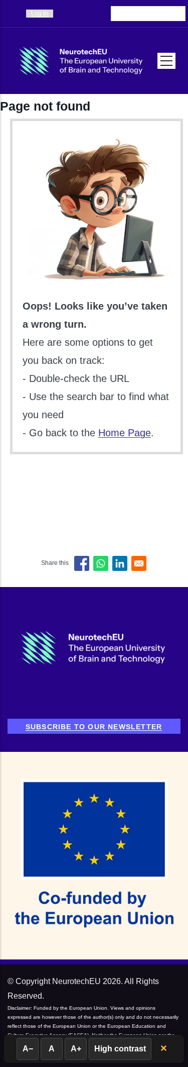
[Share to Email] (138, 563)
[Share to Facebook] (81, 563)
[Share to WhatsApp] (100, 563)
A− (28, 1048)
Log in (39, 13)
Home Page (124, 432)
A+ (76, 1048)
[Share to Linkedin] (119, 563)
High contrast (120, 1048)
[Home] (83, 61)
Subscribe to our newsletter (94, 727)
